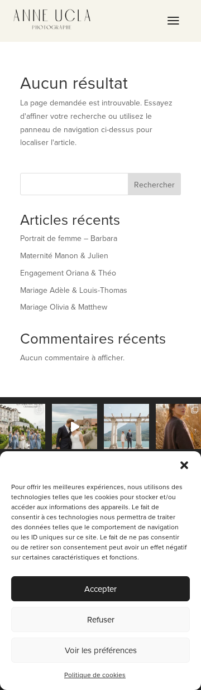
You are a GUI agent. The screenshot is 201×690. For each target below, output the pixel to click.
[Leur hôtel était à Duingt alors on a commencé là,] (126, 426)
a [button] (173, 21)
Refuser (100, 619)
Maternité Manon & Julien (64, 255)
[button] (184, 465)
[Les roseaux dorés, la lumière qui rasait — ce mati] (178, 426)
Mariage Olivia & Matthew (63, 306)
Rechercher (154, 184)
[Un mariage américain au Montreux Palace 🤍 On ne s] (74, 426)
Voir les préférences (101, 650)
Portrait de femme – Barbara (68, 238)
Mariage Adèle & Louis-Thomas (73, 290)
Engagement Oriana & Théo (68, 272)
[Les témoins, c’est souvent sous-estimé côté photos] (22, 426)
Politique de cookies (95, 674)
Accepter (100, 589)
